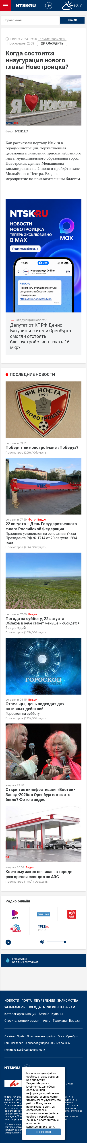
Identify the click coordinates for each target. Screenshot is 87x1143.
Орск (61, 1036)
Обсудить (54, 43)
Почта (26, 1000)
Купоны (57, 1014)
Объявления (44, 1000)
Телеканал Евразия (67, 1020)
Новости (11, 1000)
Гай (6, 1043)
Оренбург (72, 1036)
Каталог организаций (20, 1014)
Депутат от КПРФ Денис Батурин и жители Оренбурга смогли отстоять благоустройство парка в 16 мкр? (40, 336)
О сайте (9, 1036)
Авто (46, 1020)
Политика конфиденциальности (24, 1049)
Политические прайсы (41, 1036)
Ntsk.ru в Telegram (59, 1007)
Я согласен (43, 1131)
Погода (34, 1007)
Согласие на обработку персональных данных (40, 1043)
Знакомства (67, 1000)
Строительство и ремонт (22, 1020)
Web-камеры (14, 1007)
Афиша (44, 1014)
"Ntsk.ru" (11, 1097)
